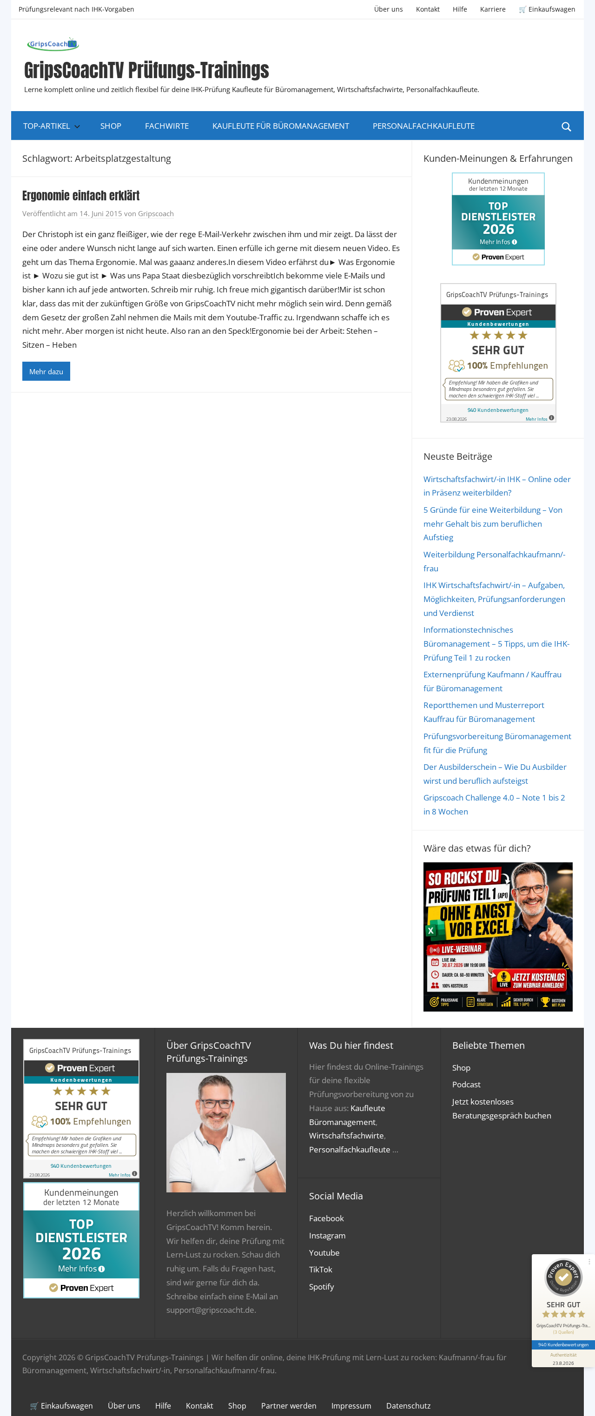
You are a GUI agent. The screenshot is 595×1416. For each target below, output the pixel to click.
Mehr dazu (46, 371)
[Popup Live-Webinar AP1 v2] (498, 1008)
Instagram (327, 1235)
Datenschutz (408, 1406)
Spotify (321, 1286)
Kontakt (428, 9)
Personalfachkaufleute (424, 125)
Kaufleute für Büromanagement (280, 125)
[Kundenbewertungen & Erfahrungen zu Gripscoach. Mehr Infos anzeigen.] (498, 419)
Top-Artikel (46, 125)
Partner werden (289, 1406)
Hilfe (460, 9)
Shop (110, 125)
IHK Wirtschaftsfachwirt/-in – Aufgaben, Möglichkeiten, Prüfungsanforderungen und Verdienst (494, 599)
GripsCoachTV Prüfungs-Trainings (146, 70)
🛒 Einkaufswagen (547, 9)
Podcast (466, 1084)
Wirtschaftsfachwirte (346, 1135)
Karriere (493, 9)
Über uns (388, 9)
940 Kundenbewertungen (563, 1344)
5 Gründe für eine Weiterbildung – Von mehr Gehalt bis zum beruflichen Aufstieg (492, 523)
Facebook (326, 1218)
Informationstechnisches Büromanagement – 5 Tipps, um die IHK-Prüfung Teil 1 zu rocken (496, 643)
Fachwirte (167, 125)
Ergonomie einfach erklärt (80, 195)
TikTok (320, 1269)
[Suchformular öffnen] (566, 126)
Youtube (324, 1252)
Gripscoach (156, 213)
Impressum (351, 1406)
